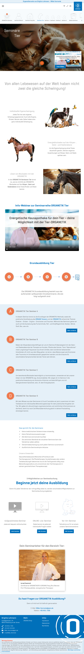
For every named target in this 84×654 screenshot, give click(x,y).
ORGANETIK (57, 319)
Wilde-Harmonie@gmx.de (44, 608)
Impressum (45, 621)
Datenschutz (46, 623)
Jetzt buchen (15, 531)
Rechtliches (45, 626)
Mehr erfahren (71, 330)
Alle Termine (42, 531)
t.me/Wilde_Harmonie (10, 633)
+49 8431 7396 (45, 611)
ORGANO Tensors (41, 319)
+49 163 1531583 (9, 628)
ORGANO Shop (27, 621)
